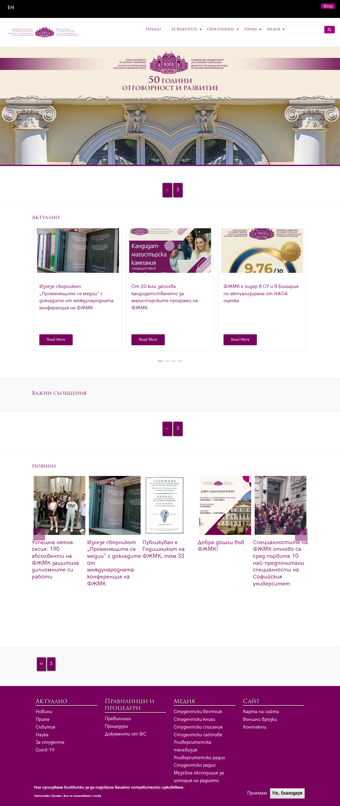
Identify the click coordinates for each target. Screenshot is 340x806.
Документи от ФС (125, 734)
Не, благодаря (287, 793)
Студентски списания (198, 727)
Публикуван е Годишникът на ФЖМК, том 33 (163, 549)
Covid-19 (45, 750)
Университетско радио (199, 758)
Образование (223, 32)
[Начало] (43, 32)
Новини (44, 712)
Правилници (118, 719)
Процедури (116, 726)
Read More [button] (56, 339)
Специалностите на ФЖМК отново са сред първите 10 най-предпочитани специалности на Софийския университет (280, 563)
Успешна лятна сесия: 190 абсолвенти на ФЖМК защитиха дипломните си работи (55, 559)
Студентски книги (194, 719)
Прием (43, 719)
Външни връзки (260, 719)
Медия (276, 32)
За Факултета (186, 32)
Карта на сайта (261, 712)
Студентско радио (195, 765)
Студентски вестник (198, 712)
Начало (153, 29)
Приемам (257, 793)
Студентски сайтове (198, 735)
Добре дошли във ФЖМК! (221, 546)
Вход (328, 6)
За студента (50, 742)
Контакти (254, 727)
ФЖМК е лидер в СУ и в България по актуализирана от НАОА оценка (261, 294)
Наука (253, 32)
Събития (45, 727)
